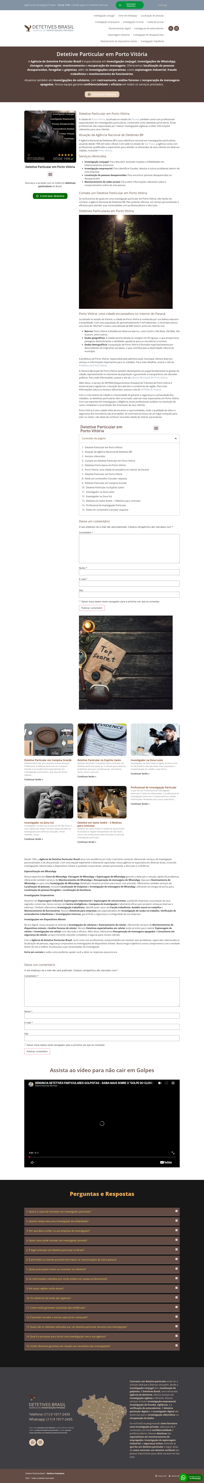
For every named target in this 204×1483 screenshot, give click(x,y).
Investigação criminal (133, 22)
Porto (95, 119)
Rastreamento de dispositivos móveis (119, 41)
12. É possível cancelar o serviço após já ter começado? (57, 1317)
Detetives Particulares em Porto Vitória (105, 465)
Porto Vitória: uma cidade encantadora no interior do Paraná (117, 469)
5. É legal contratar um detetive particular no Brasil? (55, 1250)
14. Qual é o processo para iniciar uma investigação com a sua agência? (66, 1336)
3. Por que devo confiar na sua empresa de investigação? (58, 1230)
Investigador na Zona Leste (100, 491)
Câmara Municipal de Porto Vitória (149, 377)
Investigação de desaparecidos (148, 34)
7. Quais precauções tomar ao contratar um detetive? (56, 1269)
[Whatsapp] (170, 28)
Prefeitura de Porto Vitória (93, 365)
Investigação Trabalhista (152, 41)
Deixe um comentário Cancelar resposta (106, 478)
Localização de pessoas (152, 15)
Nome (83, 568)
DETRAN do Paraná (151, 389)
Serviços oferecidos (95, 456)
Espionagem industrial (119, 34)
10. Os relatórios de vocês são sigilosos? (48, 1298)
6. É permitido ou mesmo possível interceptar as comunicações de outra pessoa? (71, 1259)
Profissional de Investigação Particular (106, 505)
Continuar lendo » (33, 779)
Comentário (86, 532)
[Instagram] (176, 28)
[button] (50, 174)
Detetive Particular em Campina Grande (106, 483)
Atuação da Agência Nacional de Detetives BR (108, 451)
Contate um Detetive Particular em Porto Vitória (110, 460)
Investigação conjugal (104, 15)
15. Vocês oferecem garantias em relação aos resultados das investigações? (68, 1346)
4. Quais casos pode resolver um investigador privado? (56, 1240)
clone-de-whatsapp (127, 15)
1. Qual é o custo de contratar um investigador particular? (58, 1211)
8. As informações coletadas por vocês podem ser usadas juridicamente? (66, 1278)
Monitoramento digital (120, 28)
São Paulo (149, 143)
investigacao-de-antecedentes (149, 28)
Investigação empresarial (107, 22)
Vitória (101, 119)
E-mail (83, 579)
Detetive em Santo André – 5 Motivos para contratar (113, 500)
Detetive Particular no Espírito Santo (105, 487)
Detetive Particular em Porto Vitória (103, 447)
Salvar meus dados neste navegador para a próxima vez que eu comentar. (120, 601)
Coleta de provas (155, 22)
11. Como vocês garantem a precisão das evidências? (55, 1307)
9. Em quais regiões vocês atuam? (45, 1288)
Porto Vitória (105, 150)
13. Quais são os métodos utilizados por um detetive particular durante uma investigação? (76, 1326)
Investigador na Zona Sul (99, 496)
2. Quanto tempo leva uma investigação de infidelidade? (57, 1221)
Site (81, 590)
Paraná (135, 119)
